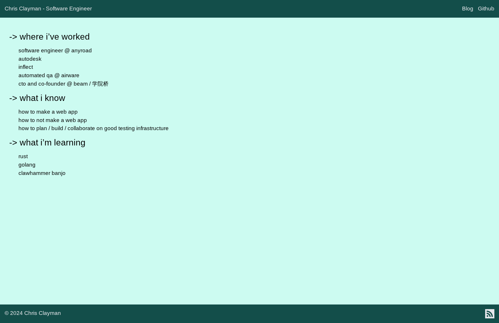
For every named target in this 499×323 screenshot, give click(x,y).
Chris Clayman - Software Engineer (48, 8)
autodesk (30, 59)
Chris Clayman (42, 313)
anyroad (81, 50)
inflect (25, 67)
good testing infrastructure (136, 128)
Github (486, 8)
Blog (467, 8)
